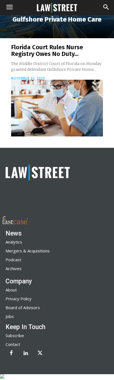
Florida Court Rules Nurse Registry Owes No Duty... (47, 50)
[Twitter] (40, 353)
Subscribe (15, 335)
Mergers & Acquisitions (28, 251)
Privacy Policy (19, 298)
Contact (13, 344)
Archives (14, 268)
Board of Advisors (23, 307)
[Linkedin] (26, 353)
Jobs (10, 316)
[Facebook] (11, 353)
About (11, 290)
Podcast (13, 259)
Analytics (14, 242)
